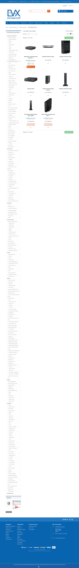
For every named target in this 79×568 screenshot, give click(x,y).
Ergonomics (10, 471)
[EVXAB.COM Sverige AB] (16, 13)
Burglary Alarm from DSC (12, 221)
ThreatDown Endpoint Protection (12, 125)
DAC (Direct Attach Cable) (13, 311)
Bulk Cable (10, 316)
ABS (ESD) (11, 417)
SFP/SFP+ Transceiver (12, 334)
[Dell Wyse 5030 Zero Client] (48, 47)
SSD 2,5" (10, 258)
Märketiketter (10, 479)
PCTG (10, 449)
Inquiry (18, 536)
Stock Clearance (10, 493)
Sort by (24, 34)
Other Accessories (12, 234)
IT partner (19, 531)
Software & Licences (11, 113)
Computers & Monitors (12, 37)
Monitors (10, 41)
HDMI (9, 72)
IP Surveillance (11, 241)
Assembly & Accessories (12, 274)
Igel (9, 63)
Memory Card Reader (11, 272)
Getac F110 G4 (11, 397)
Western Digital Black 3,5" (13, 261)
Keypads (10, 228)
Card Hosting (10, 287)
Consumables (10, 408)
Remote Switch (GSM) (12, 212)
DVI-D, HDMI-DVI (11, 70)
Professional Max (12, 368)
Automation (9, 203)
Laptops (9, 46)
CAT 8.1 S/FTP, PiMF (12, 309)
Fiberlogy (10, 412)
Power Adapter (11, 52)
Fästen (10, 43)
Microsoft (10, 119)
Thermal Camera (11, 199)
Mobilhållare (10, 387)
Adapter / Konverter (12, 68)
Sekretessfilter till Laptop (13, 50)
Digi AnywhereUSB (11, 285)
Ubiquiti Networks (11, 338)
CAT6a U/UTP (11, 303)
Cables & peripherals (11, 65)
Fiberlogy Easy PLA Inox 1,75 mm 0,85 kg (17, 502)
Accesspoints (10, 282)
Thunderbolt (10, 76)
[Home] (7, 22)
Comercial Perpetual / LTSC (13, 120)
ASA (9, 423)
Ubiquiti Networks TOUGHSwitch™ (11, 362)
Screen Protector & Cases (12, 383)
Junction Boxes (11, 161)
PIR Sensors (10, 247)
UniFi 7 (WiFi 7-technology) (13, 374)
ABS (9, 414)
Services (10, 237)
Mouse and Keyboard (11, 109)
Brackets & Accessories (12, 208)
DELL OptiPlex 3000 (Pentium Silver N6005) (30, 115)
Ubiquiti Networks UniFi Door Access (13, 347)
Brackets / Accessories (13, 352)
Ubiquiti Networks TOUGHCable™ (11, 358)
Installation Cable (11, 184)
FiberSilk (10, 435)
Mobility (8, 379)
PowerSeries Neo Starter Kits (13, 236)
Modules (10, 230)
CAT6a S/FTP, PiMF (11, 301)
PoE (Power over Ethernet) (12, 331)
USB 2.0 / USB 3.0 (11, 80)
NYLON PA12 (11, 442)
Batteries (10, 470)
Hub (9, 96)
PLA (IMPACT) (11, 460)
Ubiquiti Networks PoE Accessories (12, 355)
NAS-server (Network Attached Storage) (13, 295)
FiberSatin (10, 433)
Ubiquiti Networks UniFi (12, 365)
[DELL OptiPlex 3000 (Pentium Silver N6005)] (31, 105)
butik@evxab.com (61, 538)
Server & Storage (11, 133)
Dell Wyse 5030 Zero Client (48, 56)
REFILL (10, 466)
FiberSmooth (11, 432)
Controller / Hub (11, 206)
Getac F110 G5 (11, 399)
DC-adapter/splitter (11, 174)
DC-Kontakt (10, 179)
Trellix (9, 128)
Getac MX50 (11, 395)
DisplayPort (10, 67)
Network (8, 278)
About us (19, 526)
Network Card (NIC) (12, 104)
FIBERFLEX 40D (12, 430)
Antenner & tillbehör (11, 280)
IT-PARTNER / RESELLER (34, 1)
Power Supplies (11, 191)
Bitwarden (10, 115)
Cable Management (11, 157)
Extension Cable (11, 85)
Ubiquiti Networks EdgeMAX (13, 345)
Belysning (10, 239)
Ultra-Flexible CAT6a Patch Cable (13, 318)
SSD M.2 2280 (11, 259)
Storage (8, 252)
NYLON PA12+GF (12, 444)
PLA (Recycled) (11, 464)
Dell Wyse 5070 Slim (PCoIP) (65, 88)
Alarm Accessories (11, 243)
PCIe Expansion (11, 130)
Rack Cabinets (10, 137)
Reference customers (21, 529)
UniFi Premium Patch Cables (13, 321)
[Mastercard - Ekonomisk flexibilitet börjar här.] (53, 547)
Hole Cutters (10, 156)
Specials (9, 498)
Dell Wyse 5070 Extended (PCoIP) (48, 89)
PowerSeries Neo (11, 223)
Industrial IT (10, 283)
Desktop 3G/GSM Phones (12, 390)
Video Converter (11, 146)
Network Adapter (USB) (12, 327)
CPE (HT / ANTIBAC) (12, 426)
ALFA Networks (11, 329)
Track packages (32, 529)
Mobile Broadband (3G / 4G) (13, 289)
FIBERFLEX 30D (12, 428)
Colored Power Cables (12, 181)
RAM (9, 105)
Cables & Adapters (11, 385)
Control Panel (11, 225)
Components (10, 98)
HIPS (10, 439)
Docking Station (11, 94)
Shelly (9, 217)
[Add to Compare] (30, 70)
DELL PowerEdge (11, 135)
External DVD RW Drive (13, 84)
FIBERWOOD (11, 437)
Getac (10, 48)
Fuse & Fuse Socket (11, 193)
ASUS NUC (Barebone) (12, 39)
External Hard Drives (11, 265)
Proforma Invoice (13, 1)
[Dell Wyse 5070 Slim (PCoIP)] (65, 79)
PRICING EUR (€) (23, 1)
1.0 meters (11, 307)
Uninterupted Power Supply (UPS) (12, 483)
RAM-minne (10, 139)
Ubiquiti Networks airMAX (12, 341)
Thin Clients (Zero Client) (12, 61)
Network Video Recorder (12, 245)
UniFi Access (11, 370)
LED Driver (10, 186)
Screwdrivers (10, 197)
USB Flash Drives (11, 276)
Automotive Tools (11, 154)
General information (32, 526)
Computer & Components (11, 35)
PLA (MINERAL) (12, 462)
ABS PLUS (11, 421)
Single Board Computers (12, 54)
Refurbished (10, 57)
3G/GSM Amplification (12, 381)
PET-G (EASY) (11, 451)
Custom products (11, 406)
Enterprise (10, 366)
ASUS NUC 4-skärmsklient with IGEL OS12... (31, 57)
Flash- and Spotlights (12, 473)
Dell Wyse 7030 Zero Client (65, 56)
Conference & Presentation (12, 477)
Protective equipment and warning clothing (12, 486)
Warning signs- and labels (12, 250)
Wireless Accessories (12, 232)
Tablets (9, 392)
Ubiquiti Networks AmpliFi (12, 343)
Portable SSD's (11, 269)
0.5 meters (11, 305)
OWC (9, 270)
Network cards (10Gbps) (12, 325)
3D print (9, 405)
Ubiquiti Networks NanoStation (13, 350)
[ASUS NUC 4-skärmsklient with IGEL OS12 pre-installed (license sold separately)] (31, 47)
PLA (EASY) (11, 457)
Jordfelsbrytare (11, 165)
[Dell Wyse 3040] (31, 79)
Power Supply (10, 170)
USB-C (9, 91)
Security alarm (20, 532)
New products (20, 539)
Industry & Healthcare (12, 111)
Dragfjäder (10, 159)
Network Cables (11, 298)
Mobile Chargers (11, 388)
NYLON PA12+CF (12, 446)
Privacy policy (20, 542)
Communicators (11, 226)
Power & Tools (9, 148)
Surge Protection (11, 491)
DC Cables (10, 177)
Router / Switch (11, 332)
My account (31, 528)
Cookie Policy (19, 544)
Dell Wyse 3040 (30, 88)
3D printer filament (11, 410)
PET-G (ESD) (11, 453)
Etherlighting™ (11, 312)
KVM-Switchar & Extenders (13, 108)
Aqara (9, 204)
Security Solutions (10, 219)
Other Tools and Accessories (13, 201)
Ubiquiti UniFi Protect (11, 248)
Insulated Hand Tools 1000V (13, 150)
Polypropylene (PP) (12, 455)
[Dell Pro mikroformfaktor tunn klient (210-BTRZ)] (48, 105)
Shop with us (19, 528)
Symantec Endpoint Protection (13, 122)
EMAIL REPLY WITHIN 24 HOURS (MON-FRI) (51, 1)
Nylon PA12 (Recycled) (13, 448)
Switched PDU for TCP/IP (12, 214)
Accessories (10, 145)
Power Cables (10, 172)
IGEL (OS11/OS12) (11, 117)
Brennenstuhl (10, 152)
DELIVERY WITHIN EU (66, 1)
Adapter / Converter (12, 74)
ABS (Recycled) (11, 419)
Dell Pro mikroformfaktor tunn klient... (48, 115)
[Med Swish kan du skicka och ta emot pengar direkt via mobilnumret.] (30, 547)
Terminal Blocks (11, 163)
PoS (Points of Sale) (11, 132)
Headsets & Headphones (12, 475)
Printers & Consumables (12, 141)
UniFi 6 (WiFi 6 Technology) (13, 372)
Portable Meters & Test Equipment (11, 167)
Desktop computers (11, 59)
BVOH (10, 425)
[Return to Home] (7, 27)
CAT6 (9, 300)
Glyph (9, 267)
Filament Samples (11, 468)
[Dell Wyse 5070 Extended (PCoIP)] (48, 79)
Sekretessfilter (11, 44)
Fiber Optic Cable (11, 314)
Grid (70, 34)
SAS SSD (10, 256)
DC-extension (10, 175)
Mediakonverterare (11, 293)
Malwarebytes (20, 534)
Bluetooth (10, 100)
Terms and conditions (21, 540)
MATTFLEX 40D (12, 441)
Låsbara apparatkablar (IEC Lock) (13, 189)
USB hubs (10, 89)
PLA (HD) (10, 458)
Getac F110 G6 (11, 401)
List (72, 34)
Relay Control (10, 215)
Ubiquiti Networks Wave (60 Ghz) (13, 376)
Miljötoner (10, 142)
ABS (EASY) (11, 416)
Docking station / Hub (12, 78)
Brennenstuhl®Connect (12, 210)
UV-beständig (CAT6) (12, 323)
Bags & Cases (10, 489)
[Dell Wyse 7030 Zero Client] (65, 47)
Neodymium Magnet (11, 480)
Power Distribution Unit (12, 183)
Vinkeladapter (10, 195)
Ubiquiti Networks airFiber (12, 340)
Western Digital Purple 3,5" (13, 263)
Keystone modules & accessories (14, 291)
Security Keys (11, 87)
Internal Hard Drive (11, 254)
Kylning (9, 102)
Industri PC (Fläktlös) (12, 56)
